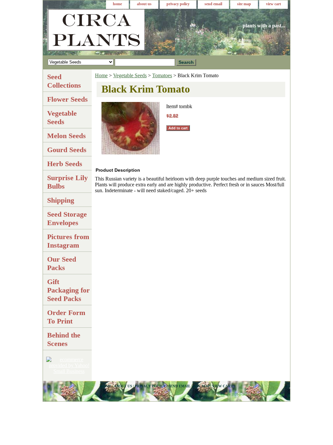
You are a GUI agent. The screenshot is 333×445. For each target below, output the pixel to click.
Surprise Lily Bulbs (67, 182)
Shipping (60, 200)
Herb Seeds (64, 164)
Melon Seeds (66, 136)
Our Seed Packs (61, 263)
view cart (273, 4)
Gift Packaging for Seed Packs (68, 290)
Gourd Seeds (67, 150)
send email (213, 4)
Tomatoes (162, 75)
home (117, 4)
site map (244, 4)
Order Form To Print (66, 317)
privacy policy (178, 4)
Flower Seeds (67, 99)
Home (101, 75)
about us (144, 4)
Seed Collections (64, 81)
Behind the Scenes (63, 339)
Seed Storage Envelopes (67, 218)
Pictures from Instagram (68, 241)
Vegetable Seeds (130, 75)
